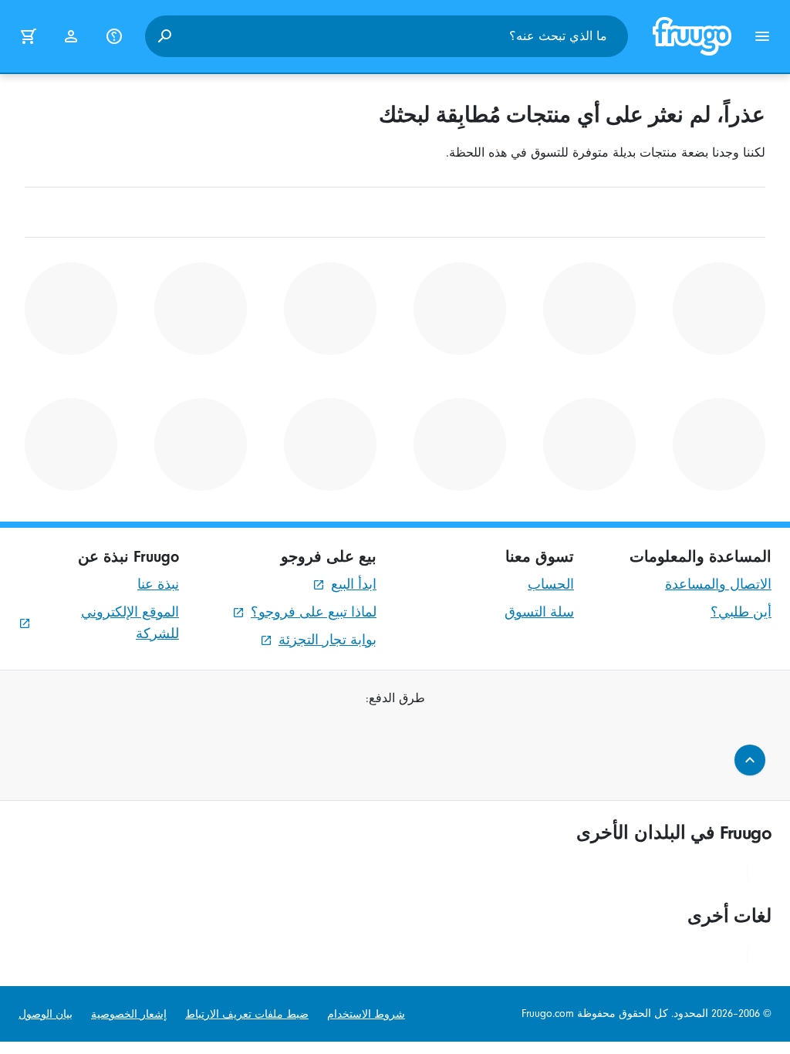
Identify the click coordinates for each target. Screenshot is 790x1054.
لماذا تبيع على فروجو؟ (313, 612)
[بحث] (164, 36)
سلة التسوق (539, 612)
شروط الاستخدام (366, 1014)
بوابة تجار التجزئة (327, 640)
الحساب (551, 584)
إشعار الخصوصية (129, 1014)
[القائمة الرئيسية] (762, 36)
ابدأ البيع (353, 584)
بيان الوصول (46, 1014)
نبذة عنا (158, 584)
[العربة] (27, 36)
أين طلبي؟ (741, 612)
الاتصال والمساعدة (718, 584)
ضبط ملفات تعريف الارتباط (247, 1014)
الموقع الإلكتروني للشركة (130, 623)
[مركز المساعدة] (114, 36)
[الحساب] (71, 36)
